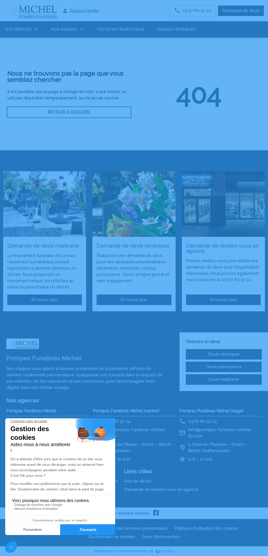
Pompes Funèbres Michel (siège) (211, 410)
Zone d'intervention (161, 536)
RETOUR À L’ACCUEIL (69, 112)
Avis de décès (138, 481)
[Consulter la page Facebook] (156, 513)
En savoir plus (44, 299)
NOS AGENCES (64, 29)
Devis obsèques (224, 354)
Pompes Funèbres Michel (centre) (126, 410)
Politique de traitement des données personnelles (119, 528)
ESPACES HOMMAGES (176, 29)
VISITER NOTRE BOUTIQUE (120, 29)
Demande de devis (241, 10)
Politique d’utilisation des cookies (206, 528)
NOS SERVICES (18, 29)
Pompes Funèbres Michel (31, 410)
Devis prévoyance (224, 366)
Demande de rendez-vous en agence (161, 489)
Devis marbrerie (223, 379)
